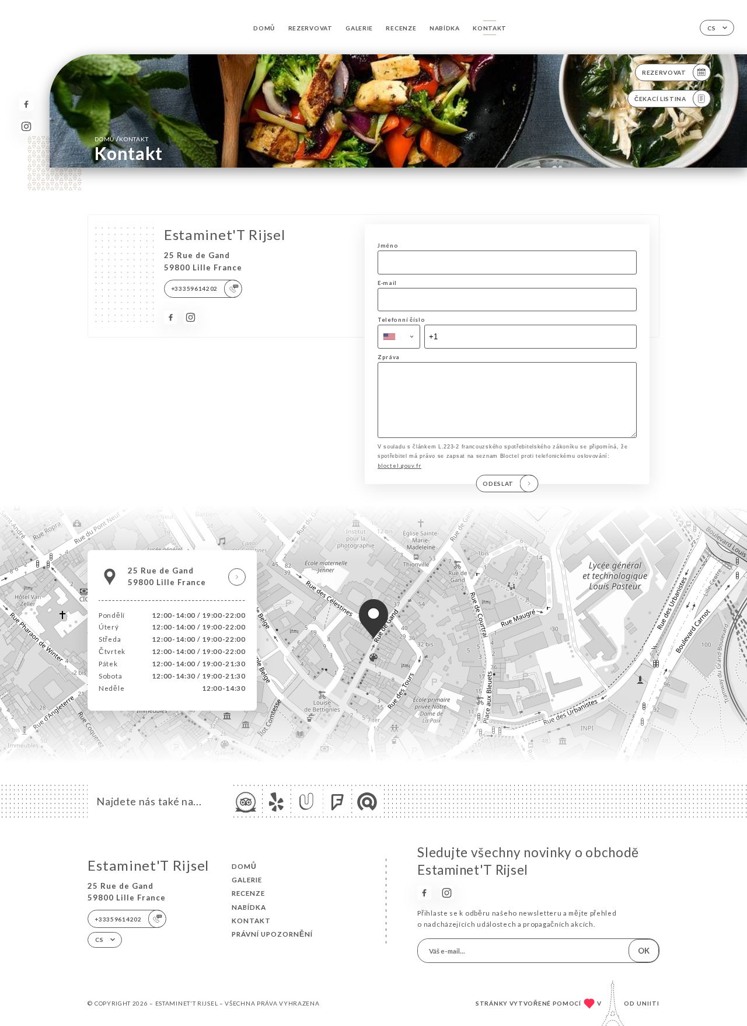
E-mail (387, 283)
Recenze (401, 28)
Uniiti (648, 1003)
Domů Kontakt (121, 138)
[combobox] (399, 336)
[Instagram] (26, 126)
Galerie (359, 28)
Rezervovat (310, 28)
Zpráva (389, 357)
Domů (264, 28)
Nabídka (445, 28)
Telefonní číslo (401, 320)
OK (644, 950)
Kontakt (490, 28)
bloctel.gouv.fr (399, 465)
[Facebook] (26, 104)
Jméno (388, 245)
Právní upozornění (272, 934)
